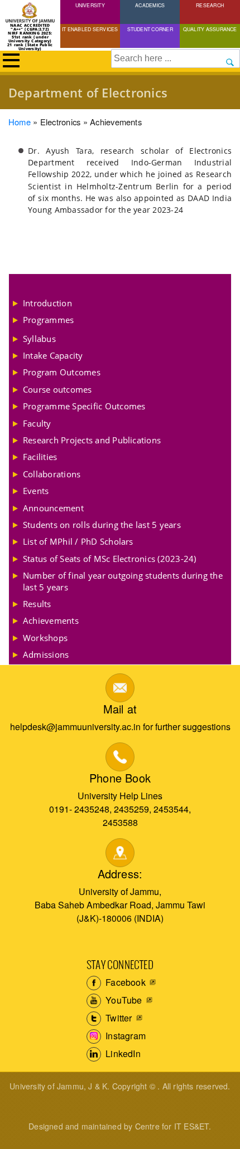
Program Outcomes (61, 372)
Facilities (40, 456)
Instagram (124, 1035)
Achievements (51, 620)
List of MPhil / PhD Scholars (78, 541)
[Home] (30, 12)
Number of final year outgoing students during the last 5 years (123, 581)
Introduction (47, 303)
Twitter (117, 1017)
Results (37, 603)
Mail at (120, 709)
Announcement (53, 508)
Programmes (48, 319)
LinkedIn (122, 1053)
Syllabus (39, 338)
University (90, 5)
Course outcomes (57, 389)
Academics (150, 5)
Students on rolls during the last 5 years (102, 524)
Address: (120, 874)
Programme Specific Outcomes (84, 406)
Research (210, 5)
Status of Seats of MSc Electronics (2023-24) (109, 558)
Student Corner (150, 29)
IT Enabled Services (90, 29)
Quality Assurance (210, 29)
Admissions (46, 654)
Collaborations (51, 474)
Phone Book (120, 778)
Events (36, 490)
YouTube (122, 1000)
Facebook (124, 982)
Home (19, 122)
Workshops (45, 637)
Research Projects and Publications (92, 440)
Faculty (37, 423)
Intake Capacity (53, 355)
